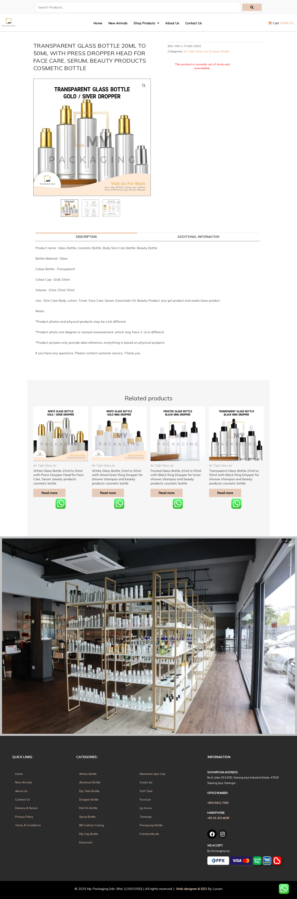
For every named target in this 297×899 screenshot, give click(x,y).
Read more (49, 493)
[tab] (86, 237)
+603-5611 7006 (218, 802)
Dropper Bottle (219, 51)
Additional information (198, 237)
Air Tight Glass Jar (196, 51)
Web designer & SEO (191, 889)
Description (86, 237)
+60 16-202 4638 (218, 818)
